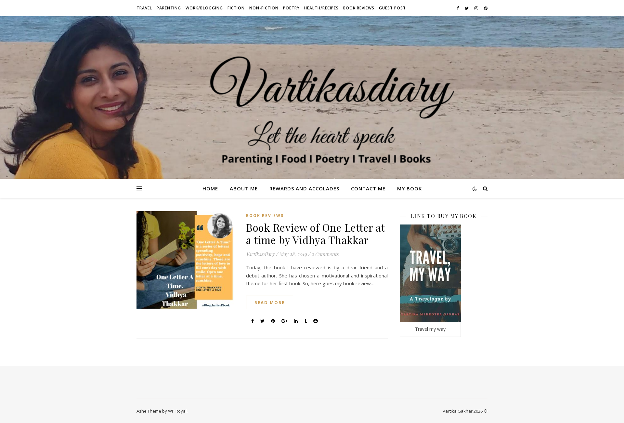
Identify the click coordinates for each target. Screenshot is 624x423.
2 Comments (325, 254)
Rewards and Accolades (304, 188)
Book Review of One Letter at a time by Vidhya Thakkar (315, 233)
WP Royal (177, 411)
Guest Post (392, 8)
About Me (244, 188)
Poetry (291, 8)
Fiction (236, 8)
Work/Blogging (204, 8)
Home (210, 188)
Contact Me (368, 188)
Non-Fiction (264, 8)
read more (269, 302)
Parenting (169, 8)
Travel (144, 8)
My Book (409, 188)
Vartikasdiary (260, 254)
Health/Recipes (321, 8)
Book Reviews (358, 8)
